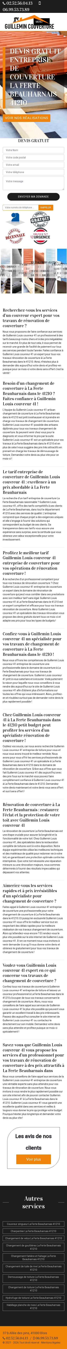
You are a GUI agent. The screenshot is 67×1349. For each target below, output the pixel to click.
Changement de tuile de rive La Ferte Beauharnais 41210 (34, 1268)
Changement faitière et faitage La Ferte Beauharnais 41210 (33, 1258)
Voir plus (33, 1159)
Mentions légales (50, 1342)
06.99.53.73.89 (46, 1338)
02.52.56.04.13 (19, 3)
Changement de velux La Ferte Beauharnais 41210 (33, 1238)
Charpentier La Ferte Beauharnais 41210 (33, 1231)
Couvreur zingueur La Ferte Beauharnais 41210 (33, 1224)
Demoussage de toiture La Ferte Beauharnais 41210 (33, 1279)
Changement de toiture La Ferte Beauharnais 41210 (33, 1289)
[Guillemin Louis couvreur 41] (29, 22)
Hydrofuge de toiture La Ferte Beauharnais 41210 (33, 1297)
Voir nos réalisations (26, 118)
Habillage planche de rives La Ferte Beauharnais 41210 (33, 1307)
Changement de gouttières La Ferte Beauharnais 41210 (33, 1247)
